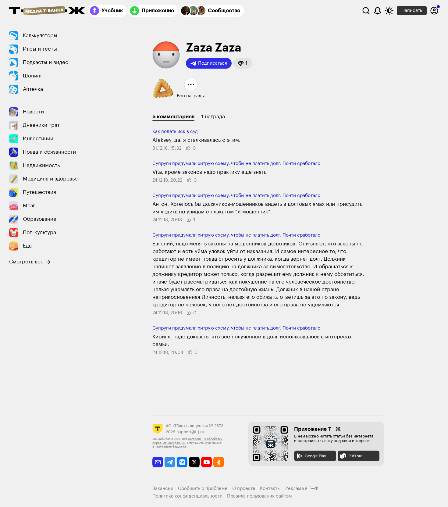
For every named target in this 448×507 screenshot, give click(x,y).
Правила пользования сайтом (259, 496)
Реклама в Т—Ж (301, 488)
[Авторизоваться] (434, 10)
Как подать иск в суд (175, 131)
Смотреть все (26, 261)
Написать (411, 10)
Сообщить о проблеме (203, 488)
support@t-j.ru (190, 432)
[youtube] (206, 462)
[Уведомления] (377, 10)
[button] (242, 63)
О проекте (243, 488)
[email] (157, 462)
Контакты (270, 488)
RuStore (355, 456)
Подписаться (212, 63)
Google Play (315, 456)
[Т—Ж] (47, 11)
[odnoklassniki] (218, 462)
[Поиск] (366, 10)
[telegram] (170, 462)
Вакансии (162, 488)
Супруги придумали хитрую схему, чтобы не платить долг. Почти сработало (236, 163)
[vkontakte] (182, 462)
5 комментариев (173, 116)
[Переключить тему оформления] (389, 10)
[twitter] (194, 462)
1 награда (213, 116)
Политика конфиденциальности (187, 496)
